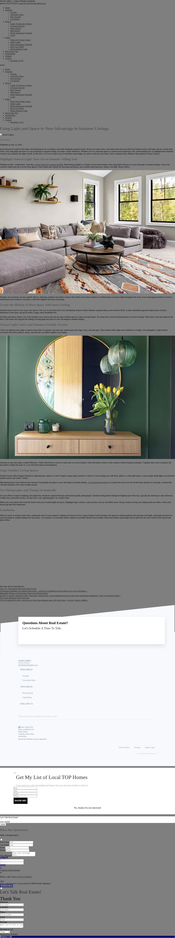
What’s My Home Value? (20, 40)
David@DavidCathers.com (32, 3)
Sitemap (137, 747)
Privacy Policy (124, 747)
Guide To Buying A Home (21, 24)
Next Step (4, 858)
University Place (17, 15)
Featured (8, 10)
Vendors (8, 56)
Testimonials (10, 54)
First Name (4, 842)
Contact (8, 58)
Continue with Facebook (10, 870)
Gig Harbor (15, 19)
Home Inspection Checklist (21, 33)
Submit (3, 866)
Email (2, 847)
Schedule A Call (16, 61)
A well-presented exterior (98, 482)
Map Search (15, 31)
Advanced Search (17, 26)
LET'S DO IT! (6, 886)
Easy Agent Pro (41, 739)
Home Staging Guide (18, 49)
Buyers (8, 21)
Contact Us (139, 634)
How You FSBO (17, 47)
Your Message (6, 856)
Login (12, 35)
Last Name (4, 845)
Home (7, 8)
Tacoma (13, 12)
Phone (2, 850)
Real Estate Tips (11, 51)
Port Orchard (15, 17)
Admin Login (150, 747)
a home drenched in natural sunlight (48, 164)
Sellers (8, 38)
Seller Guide (15, 42)
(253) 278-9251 (9, 3)
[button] (87, 65)
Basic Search (15, 28)
